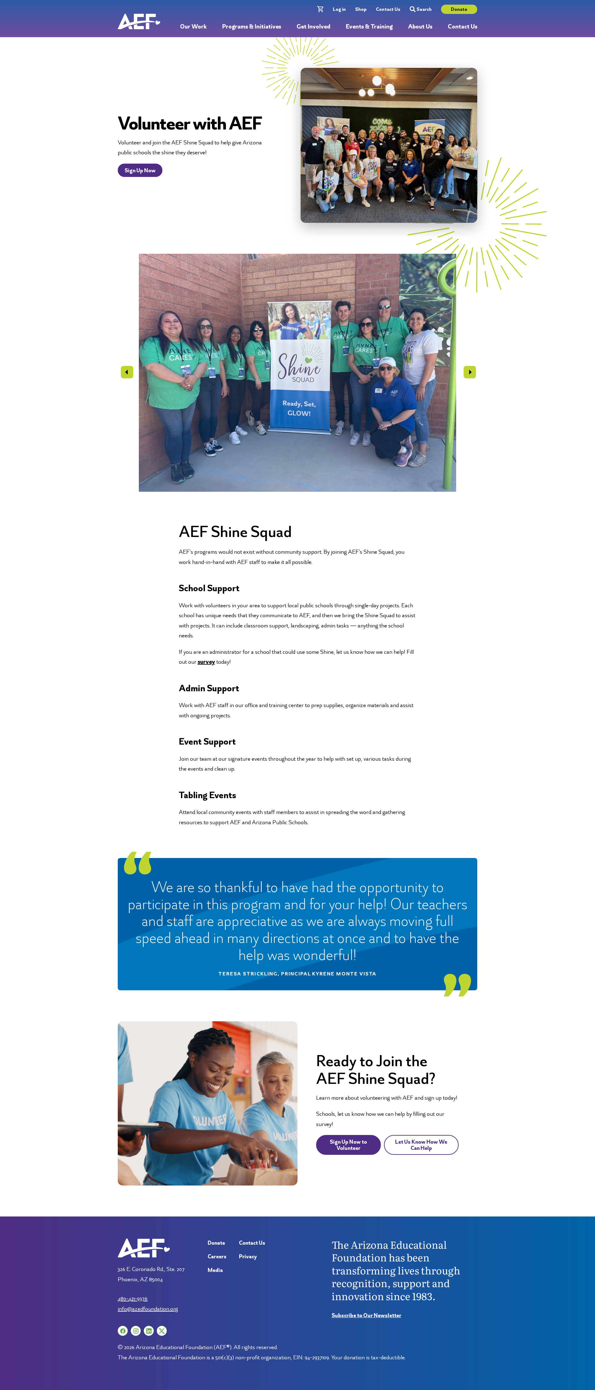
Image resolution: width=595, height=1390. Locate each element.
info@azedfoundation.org (148, 1308)
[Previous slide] (127, 372)
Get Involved (313, 26)
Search (424, 9)
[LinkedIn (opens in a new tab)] (149, 1331)
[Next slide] (470, 372)
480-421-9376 (133, 1298)
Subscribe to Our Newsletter (366, 1315)
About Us (420, 26)
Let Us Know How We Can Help (421, 1144)
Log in (339, 9)
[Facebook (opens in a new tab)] (123, 1331)
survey (206, 662)
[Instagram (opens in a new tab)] (136, 1331)
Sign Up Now (140, 170)
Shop (361, 9)
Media (215, 1269)
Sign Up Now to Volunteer (348, 1144)
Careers (217, 1256)
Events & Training (369, 26)
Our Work (193, 26)
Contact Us (388, 9)
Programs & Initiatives (251, 26)
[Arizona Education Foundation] (139, 21)
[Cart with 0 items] (320, 9)
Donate (459, 9)
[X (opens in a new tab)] (162, 1331)
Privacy (248, 1256)
